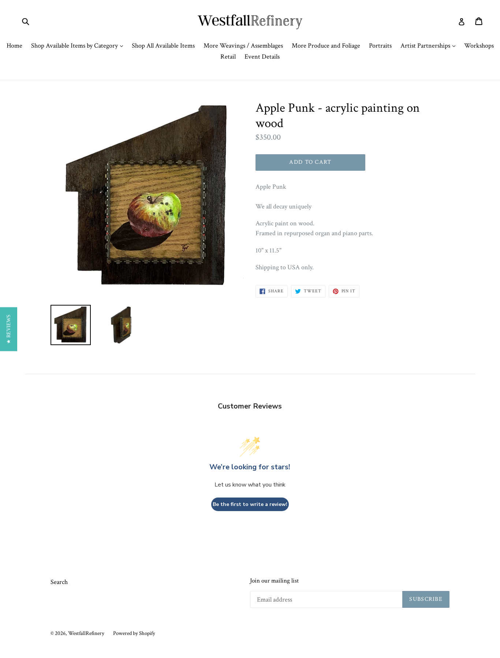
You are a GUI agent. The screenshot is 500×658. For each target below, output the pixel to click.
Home (14, 45)
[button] (8, 329)
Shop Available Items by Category (79, 45)
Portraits (380, 45)
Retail (228, 56)
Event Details (262, 56)
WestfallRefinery (86, 633)
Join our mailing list (274, 580)
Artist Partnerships (429, 45)
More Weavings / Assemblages (243, 45)
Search (59, 582)
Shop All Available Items (163, 45)
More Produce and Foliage (326, 45)
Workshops (479, 45)
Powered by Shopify (134, 633)
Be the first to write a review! (250, 504)
